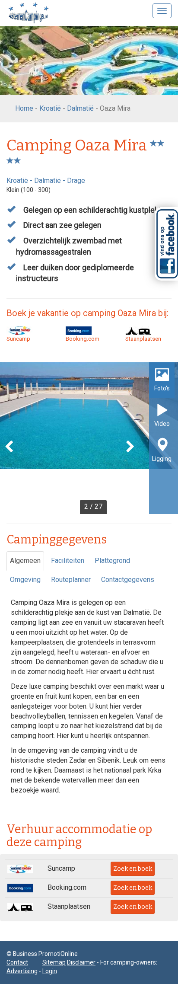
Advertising (22, 971)
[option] (89, 438)
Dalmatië (80, 108)
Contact (17, 962)
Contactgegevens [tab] (127, 579)
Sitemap (54, 962)
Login (49, 971)
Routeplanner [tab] (71, 579)
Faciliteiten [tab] (67, 560)
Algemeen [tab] (25, 560)
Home (24, 108)
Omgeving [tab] (25, 579)
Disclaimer (81, 962)
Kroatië (50, 108)
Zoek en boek (132, 868)
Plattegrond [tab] (112, 560)
